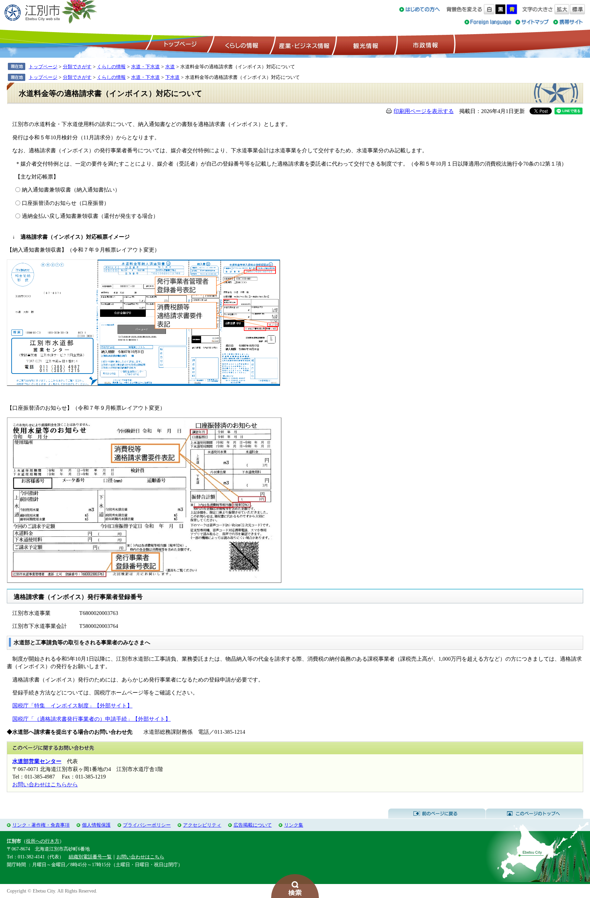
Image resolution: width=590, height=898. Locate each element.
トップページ (179, 44)
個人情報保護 (96, 825)
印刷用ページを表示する (424, 111)
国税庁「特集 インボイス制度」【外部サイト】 (72, 705)
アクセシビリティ (202, 825)
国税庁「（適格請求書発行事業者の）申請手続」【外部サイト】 (91, 719)
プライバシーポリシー (147, 825)
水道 (170, 66)
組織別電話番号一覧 (90, 856)
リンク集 (293, 825)
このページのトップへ (534, 814)
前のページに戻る (437, 814)
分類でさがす (77, 66)
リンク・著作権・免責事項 (41, 825)
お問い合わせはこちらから (45, 784)
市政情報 (424, 44)
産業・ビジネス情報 (303, 44)
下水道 (172, 77)
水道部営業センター (36, 761)
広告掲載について (253, 825)
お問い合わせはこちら (140, 856)
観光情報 (365, 44)
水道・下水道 (145, 66)
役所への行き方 (42, 841)
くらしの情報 (241, 44)
